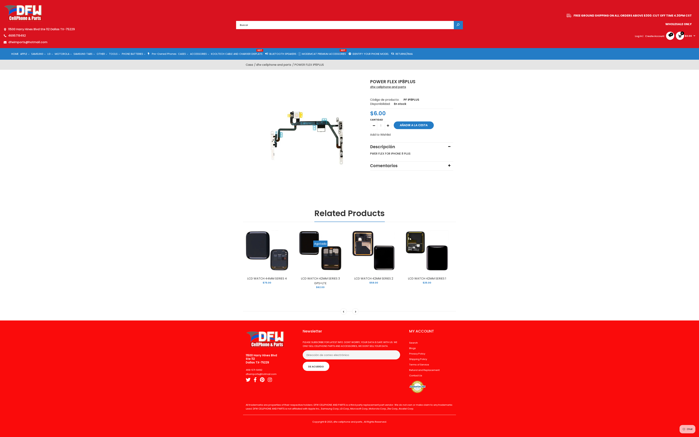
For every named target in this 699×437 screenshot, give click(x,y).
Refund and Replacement (424, 370)
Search (413, 343)
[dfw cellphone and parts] (23, 21)
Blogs (412, 348)
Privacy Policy (417, 353)
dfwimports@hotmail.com (27, 42)
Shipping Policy (418, 359)
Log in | (639, 36)
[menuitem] (15, 54)
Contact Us (415, 375)
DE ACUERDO (316, 366)
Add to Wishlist (380, 135)
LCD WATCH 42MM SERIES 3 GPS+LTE (320, 280)
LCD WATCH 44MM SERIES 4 (267, 278)
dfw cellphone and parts (388, 87)
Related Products (349, 213)
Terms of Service (419, 364)
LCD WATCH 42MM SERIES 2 (373, 278)
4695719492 (17, 36)
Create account (654, 36)
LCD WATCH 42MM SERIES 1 (427, 278)
